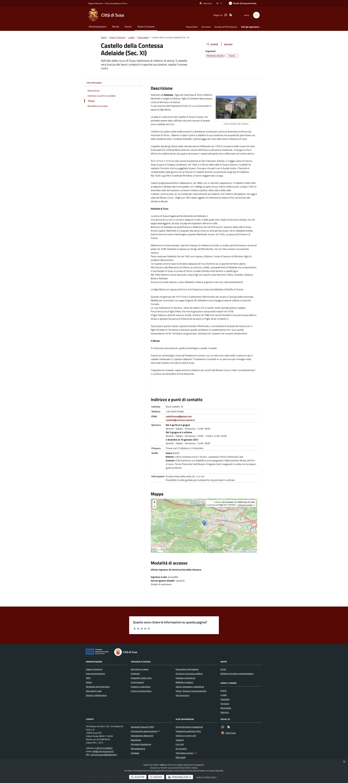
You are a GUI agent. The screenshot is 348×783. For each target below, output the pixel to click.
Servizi (128, 26)
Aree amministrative (95, 673)
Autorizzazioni (137, 682)
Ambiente (135, 673)
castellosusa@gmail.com (179, 416)
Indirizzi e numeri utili (186, 735)
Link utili (180, 744)
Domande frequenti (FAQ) (142, 726)
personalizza (182, 777)
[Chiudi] (344, 761)
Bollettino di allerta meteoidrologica (237, 673)
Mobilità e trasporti (184, 682)
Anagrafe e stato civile (141, 678)
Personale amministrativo (98, 686)
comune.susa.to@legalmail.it (104, 754)
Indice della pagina (94, 82)
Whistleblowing (138, 748)
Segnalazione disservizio (142, 735)
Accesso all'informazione (226, 26)
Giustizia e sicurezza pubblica (189, 673)
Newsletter (136, 740)
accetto (141, 777)
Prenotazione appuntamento (145, 731)
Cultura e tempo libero (141, 691)
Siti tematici (181, 748)
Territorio (224, 703)
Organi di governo (94, 669)
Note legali (181, 757)
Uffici (88, 678)
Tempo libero (192, 26)
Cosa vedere (143, 37)
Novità (115, 26)
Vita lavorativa (182, 695)
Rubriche (224, 712)
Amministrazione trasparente (189, 726)
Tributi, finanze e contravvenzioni (191, 691)
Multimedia (225, 708)
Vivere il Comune (146, 26)
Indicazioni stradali (246, 504)
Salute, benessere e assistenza (190, 686)
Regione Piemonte (95, 3)
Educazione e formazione (187, 669)
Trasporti (180, 740)
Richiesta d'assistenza (141, 744)
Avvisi (223, 669)
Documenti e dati (94, 691)
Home (103, 37)
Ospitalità (224, 699)
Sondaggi (135, 753)
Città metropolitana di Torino (116, 3)
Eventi (223, 690)
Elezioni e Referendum (96, 695)
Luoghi (131, 37)
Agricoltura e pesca (139, 669)
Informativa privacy (185, 753)
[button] (256, 15)
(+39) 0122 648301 (104, 748)
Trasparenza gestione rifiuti (188, 731)
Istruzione (206, 26)
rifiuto (159, 777)
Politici (89, 682)
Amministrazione (97, 26)
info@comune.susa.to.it (103, 751)
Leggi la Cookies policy (206, 777)
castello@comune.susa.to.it (180, 420)
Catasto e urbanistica (140, 686)
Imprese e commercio (185, 678)
